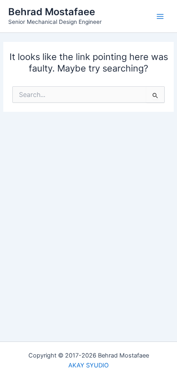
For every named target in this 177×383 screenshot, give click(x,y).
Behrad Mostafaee (51, 12)
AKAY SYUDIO (88, 365)
